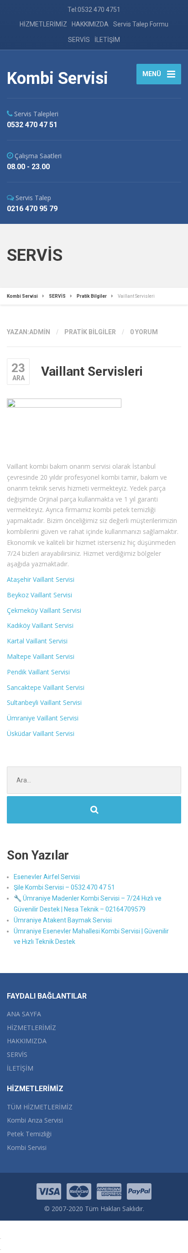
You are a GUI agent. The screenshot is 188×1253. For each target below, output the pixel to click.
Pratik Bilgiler (90, 332)
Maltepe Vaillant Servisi (40, 656)
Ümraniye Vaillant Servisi (42, 718)
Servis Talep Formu (140, 24)
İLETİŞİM (107, 39)
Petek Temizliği (29, 1133)
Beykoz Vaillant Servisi (39, 594)
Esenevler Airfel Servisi (47, 876)
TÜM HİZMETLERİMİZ (40, 1107)
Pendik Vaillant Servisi (38, 672)
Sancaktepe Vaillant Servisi (45, 687)
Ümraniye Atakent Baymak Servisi (63, 920)
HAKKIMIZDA (90, 24)
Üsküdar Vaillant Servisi (40, 733)
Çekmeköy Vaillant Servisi (44, 610)
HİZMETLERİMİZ (43, 24)
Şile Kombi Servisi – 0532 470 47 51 (64, 887)
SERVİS (79, 39)
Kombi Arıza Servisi (35, 1120)
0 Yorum (144, 332)
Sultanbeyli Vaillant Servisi (44, 702)
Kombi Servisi (27, 1147)
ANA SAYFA (24, 1014)
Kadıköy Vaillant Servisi (40, 625)
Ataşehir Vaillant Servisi (40, 579)
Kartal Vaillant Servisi (37, 641)
